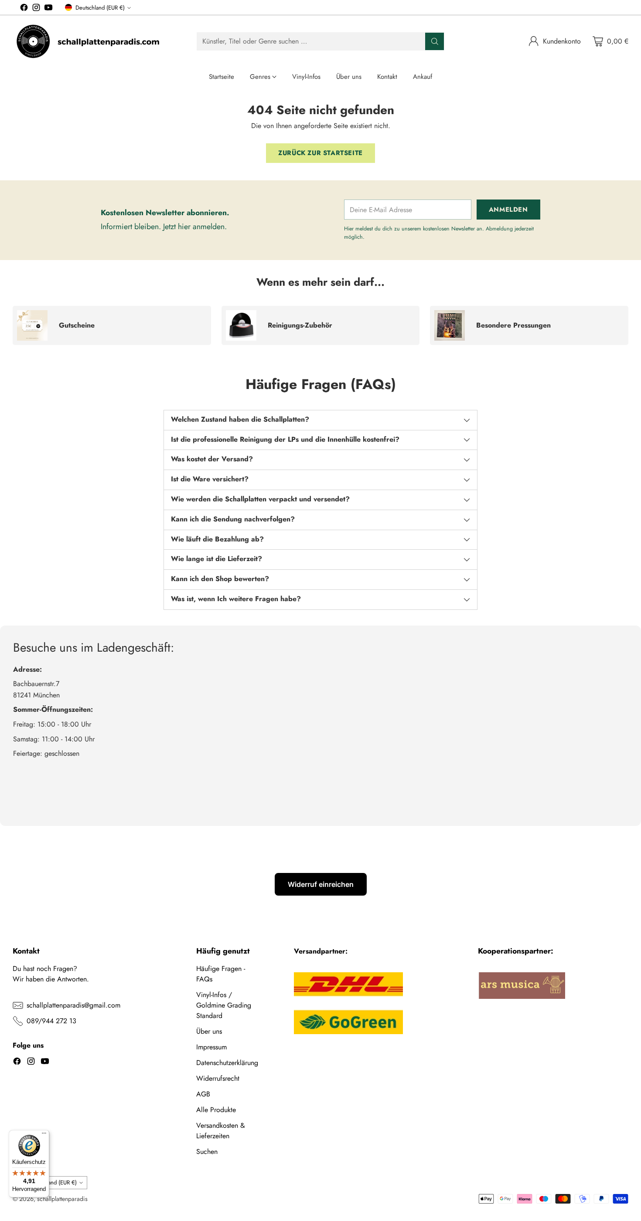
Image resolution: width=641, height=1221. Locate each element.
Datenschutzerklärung (227, 1063)
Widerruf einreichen (321, 884)
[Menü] (44, 1135)
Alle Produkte (216, 1110)
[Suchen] (434, 41)
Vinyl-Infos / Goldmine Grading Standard (223, 1005)
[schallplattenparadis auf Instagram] (36, 9)
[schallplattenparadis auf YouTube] (48, 9)
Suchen (207, 1152)
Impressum (211, 1047)
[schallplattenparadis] (89, 41)
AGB (203, 1094)
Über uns (209, 1031)
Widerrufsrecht (217, 1078)
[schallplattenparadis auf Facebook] (24, 9)
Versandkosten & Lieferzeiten (220, 1130)
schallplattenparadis (62, 1198)
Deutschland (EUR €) (100, 7)
